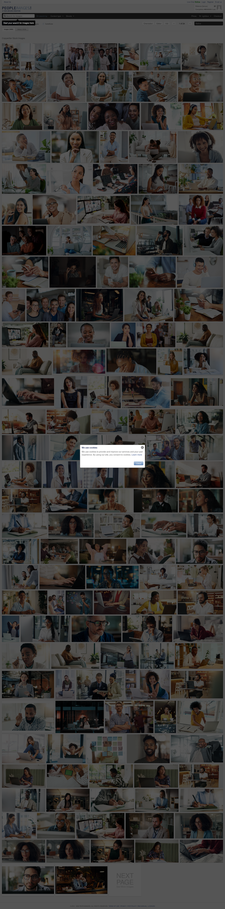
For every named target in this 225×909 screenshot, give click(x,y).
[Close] (142, 447)
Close (138, 463)
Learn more (137, 454)
